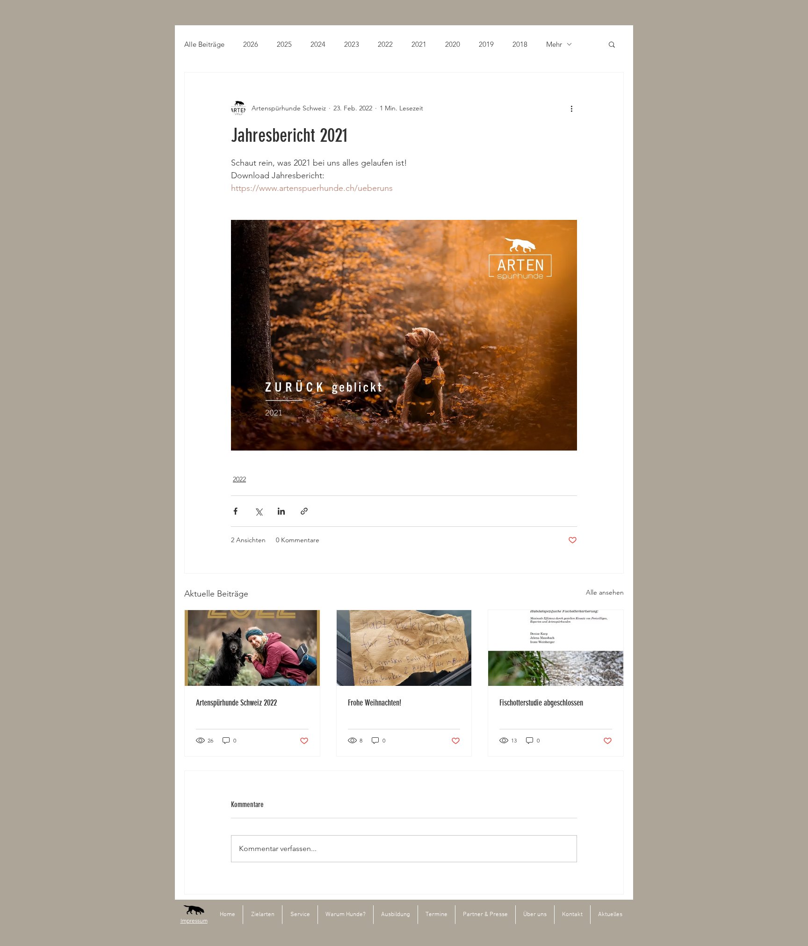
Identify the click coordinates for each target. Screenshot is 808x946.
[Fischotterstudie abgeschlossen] (555, 648)
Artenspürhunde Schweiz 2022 (236, 703)
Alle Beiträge (204, 44)
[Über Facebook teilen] (235, 511)
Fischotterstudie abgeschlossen (541, 703)
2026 (250, 44)
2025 (284, 44)
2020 (452, 44)
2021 (418, 44)
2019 (486, 44)
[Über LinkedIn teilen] (281, 511)
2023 (351, 44)
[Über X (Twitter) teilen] (258, 511)
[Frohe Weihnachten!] (404, 648)
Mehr (554, 44)
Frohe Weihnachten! (374, 703)
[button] (611, 44)
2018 (519, 44)
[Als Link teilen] (304, 511)
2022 (385, 44)
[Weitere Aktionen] (571, 108)
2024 (317, 44)
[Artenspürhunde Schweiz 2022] (252, 648)
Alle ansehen (605, 592)
